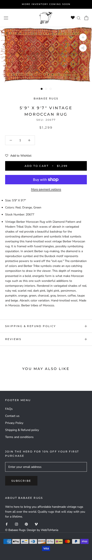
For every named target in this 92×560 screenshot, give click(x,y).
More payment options (46, 189)
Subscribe (21, 480)
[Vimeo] (36, 523)
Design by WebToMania (42, 530)
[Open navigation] (6, 17)
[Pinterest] (26, 523)
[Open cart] (86, 18)
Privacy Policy (14, 423)
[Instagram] (16, 523)
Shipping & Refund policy (30, 326)
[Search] (79, 18)
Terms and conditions (19, 437)
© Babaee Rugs (15, 530)
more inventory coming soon (46, 4)
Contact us (12, 416)
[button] (18, 155)
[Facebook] (6, 523)
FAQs (9, 409)
